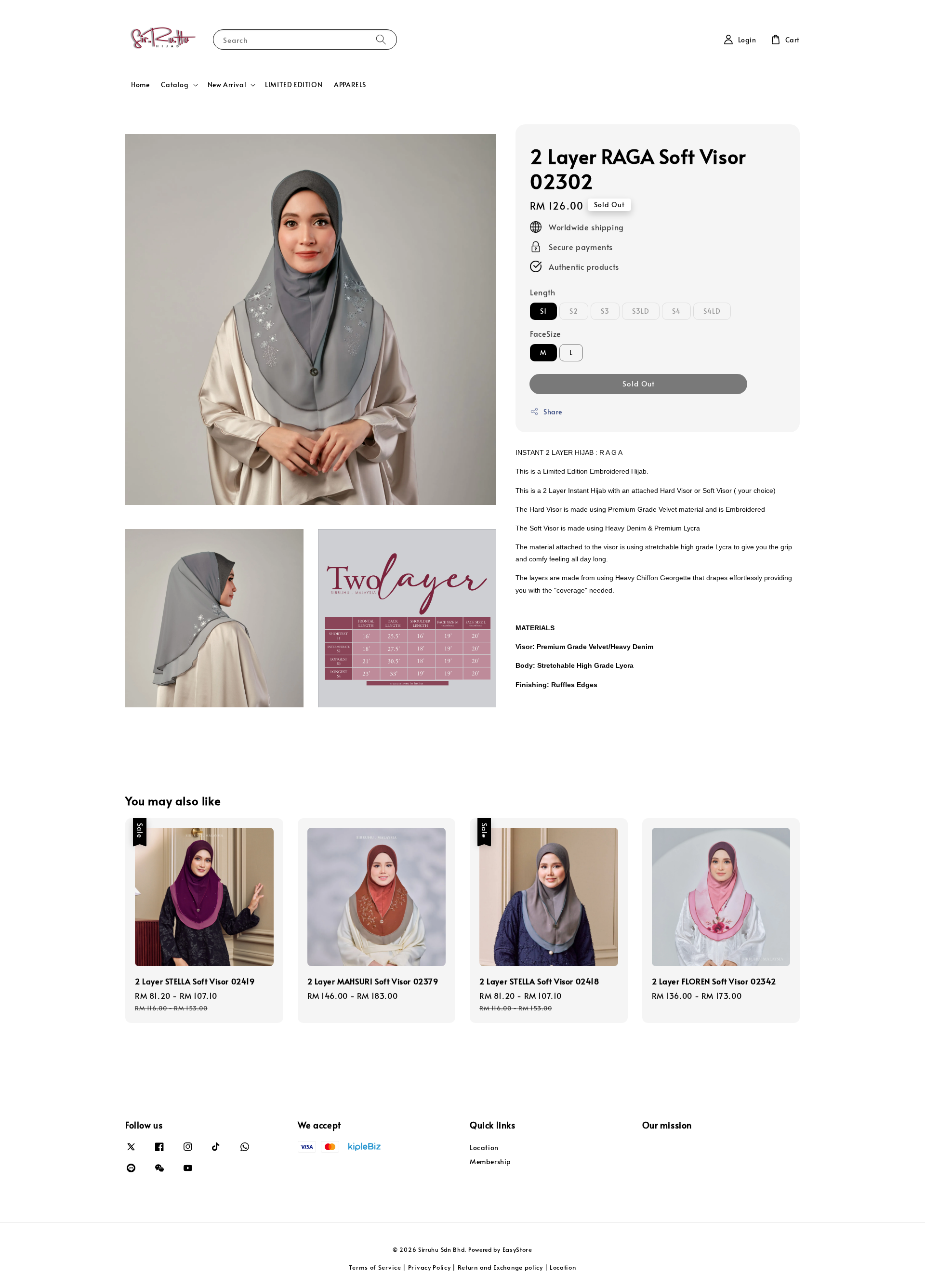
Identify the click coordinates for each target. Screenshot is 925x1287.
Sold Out (638, 383)
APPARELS (350, 84)
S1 (543, 311)
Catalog (174, 84)
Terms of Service (375, 1267)
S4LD (712, 311)
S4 (676, 311)
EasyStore (517, 1249)
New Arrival (227, 84)
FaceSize (545, 333)
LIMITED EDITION (293, 84)
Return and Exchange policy (500, 1267)
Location (484, 1147)
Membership (490, 1161)
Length (542, 292)
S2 (573, 311)
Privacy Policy (429, 1267)
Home (140, 84)
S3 (605, 311)
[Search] (381, 39)
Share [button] (552, 411)
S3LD (640, 311)
